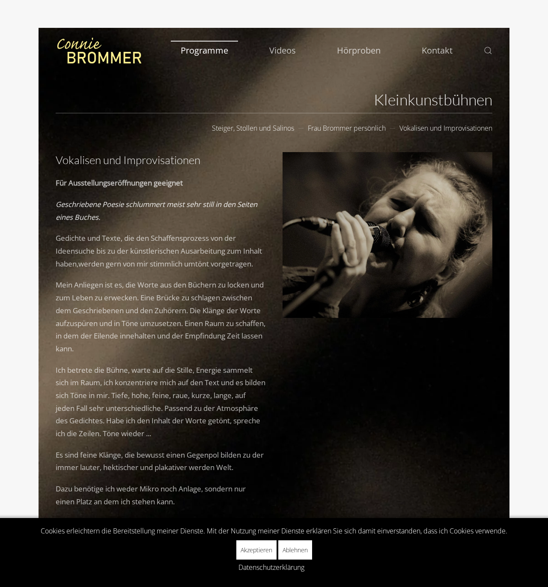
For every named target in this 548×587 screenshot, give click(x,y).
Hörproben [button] (359, 50)
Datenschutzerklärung (271, 567)
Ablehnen (295, 550)
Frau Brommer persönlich (347, 128)
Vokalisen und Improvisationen (445, 128)
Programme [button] (204, 50)
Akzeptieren (256, 550)
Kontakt (437, 50)
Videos (282, 50)
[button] (488, 50)
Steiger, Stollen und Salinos (253, 128)
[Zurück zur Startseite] (98, 50)
